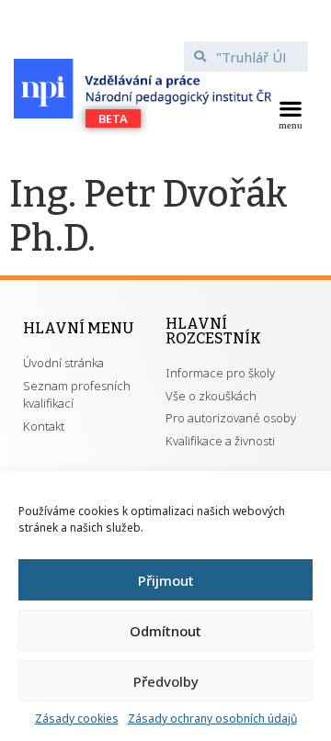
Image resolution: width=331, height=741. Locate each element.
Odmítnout (165, 631)
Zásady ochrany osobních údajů (212, 718)
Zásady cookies (77, 718)
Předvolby (166, 681)
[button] (290, 113)
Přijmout (166, 580)
